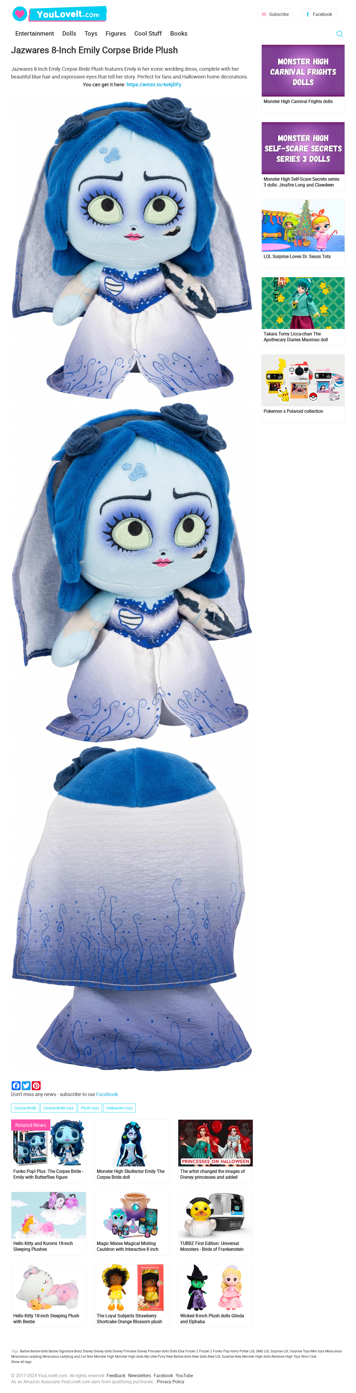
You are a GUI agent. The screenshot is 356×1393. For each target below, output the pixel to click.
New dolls (199, 1356)
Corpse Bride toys (58, 1108)
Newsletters (139, 1375)
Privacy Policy (170, 1382)
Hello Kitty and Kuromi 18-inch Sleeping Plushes (43, 1246)
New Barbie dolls (178, 1356)
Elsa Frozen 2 (188, 1351)
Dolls (69, 33)
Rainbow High (282, 1356)
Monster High (104, 1356)
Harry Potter (239, 1351)
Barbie (24, 1351)
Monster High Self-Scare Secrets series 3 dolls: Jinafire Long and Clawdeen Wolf (301, 182)
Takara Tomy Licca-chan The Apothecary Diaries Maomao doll (296, 337)
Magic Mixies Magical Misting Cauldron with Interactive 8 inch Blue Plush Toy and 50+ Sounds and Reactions (128, 1246)
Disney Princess (124, 1351)
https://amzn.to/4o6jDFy (154, 84)
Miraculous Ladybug (26, 1356)
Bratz (78, 1351)
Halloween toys (119, 1108)
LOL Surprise (273, 1351)
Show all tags (21, 1361)
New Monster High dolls (253, 1356)
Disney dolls (103, 1351)
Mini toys (317, 1351)
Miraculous (333, 1351)
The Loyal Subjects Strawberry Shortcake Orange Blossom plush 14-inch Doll (129, 1319)
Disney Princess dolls (153, 1351)
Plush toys (90, 1108)
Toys (91, 33)
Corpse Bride (25, 1108)
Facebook (322, 14)
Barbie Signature (61, 1351)
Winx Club (309, 1356)
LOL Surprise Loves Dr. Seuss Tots (297, 256)
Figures (116, 33)
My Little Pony (154, 1356)
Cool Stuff (148, 33)
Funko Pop (221, 1351)
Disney (88, 1351)
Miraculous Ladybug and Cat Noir (68, 1356)
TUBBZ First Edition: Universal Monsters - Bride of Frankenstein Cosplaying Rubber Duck (212, 1246)
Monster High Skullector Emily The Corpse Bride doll (130, 1174)
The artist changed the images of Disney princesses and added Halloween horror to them (212, 1174)
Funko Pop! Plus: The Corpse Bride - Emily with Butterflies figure (48, 1174)
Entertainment (34, 33)
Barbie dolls (39, 1351)
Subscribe (279, 14)
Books (178, 33)
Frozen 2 (205, 1351)
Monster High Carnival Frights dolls (298, 101)
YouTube (184, 1375)
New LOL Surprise (221, 1356)
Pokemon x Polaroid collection (293, 411)
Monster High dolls (129, 1356)
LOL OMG (256, 1351)
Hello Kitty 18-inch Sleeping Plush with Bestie (46, 1319)
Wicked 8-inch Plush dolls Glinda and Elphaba (212, 1319)
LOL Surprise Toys (296, 1351)
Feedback (116, 1375)
